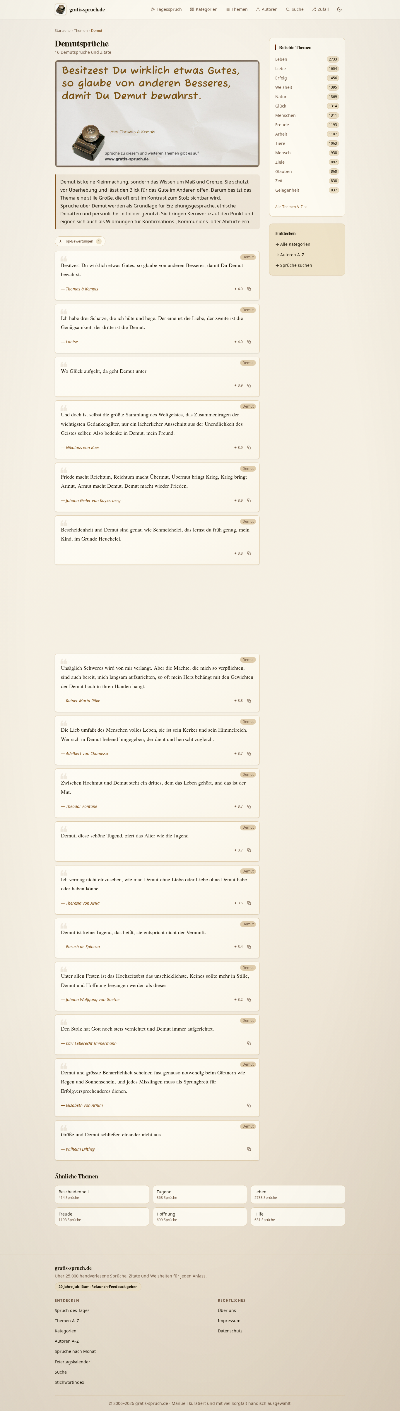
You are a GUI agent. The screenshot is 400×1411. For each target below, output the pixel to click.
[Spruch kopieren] (249, 289)
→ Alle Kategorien (292, 244)
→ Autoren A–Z (289, 254)
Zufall (323, 9)
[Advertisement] (157, 609)
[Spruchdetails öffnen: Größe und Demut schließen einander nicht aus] (157, 1140)
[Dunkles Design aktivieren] (339, 9)
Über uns (227, 1310)
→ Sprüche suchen (293, 265)
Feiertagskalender (72, 1362)
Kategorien (207, 9)
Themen (240, 9)
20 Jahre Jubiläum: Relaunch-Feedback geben (98, 1286)
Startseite (63, 30)
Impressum (229, 1320)
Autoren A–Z (67, 1341)
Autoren (270, 9)
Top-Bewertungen (79, 241)
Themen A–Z (67, 1320)
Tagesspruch (169, 9)
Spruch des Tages (72, 1310)
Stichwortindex (69, 1382)
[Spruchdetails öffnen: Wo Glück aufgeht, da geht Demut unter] (157, 377)
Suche (298, 9)
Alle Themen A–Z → (291, 206)
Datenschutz (230, 1331)
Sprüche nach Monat (75, 1351)
